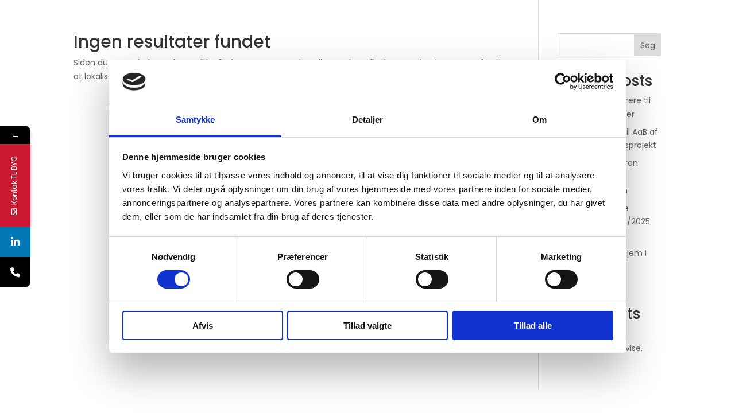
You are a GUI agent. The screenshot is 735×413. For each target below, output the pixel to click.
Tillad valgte (367, 325)
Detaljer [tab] (368, 119)
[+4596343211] (15, 272)
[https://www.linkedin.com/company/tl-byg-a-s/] (15, 242)
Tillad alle (533, 325)
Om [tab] (539, 119)
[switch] (303, 279)
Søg (647, 45)
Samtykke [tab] (195, 119)
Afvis (202, 325)
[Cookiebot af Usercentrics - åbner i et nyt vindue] (563, 81)
